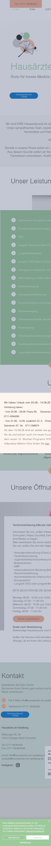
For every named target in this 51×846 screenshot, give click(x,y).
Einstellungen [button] (25, 842)
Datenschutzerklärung (35, 831)
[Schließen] (47, 823)
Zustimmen (37, 837)
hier (47, 443)
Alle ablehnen (14, 837)
